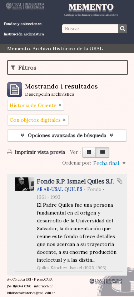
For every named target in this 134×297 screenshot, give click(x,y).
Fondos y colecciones (22, 23)
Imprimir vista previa (39, 152)
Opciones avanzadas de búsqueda (67, 135)
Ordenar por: (76, 163)
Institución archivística (24, 34)
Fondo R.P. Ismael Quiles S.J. (75, 181)
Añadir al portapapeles (119, 181)
